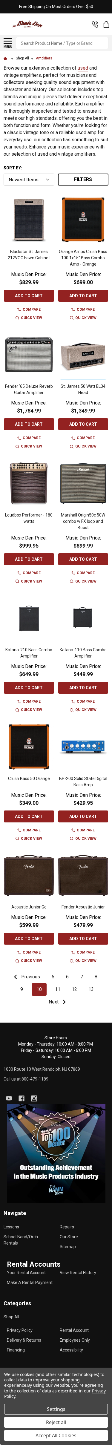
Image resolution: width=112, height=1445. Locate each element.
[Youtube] (9, 1098)
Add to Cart (29, 295)
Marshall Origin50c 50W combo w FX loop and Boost (83, 521)
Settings (56, 1409)
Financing (16, 1350)
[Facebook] (21, 1098)
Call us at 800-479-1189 (26, 1079)
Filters (83, 179)
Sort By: (13, 168)
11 (57, 989)
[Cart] (106, 24)
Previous (30, 977)
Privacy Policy (20, 1330)
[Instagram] (34, 1098)
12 (74, 989)
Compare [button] (32, 309)
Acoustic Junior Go (29, 907)
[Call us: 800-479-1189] (95, 24)
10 (39, 989)
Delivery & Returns (24, 1340)
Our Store (69, 1236)
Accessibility (71, 1350)
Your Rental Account (26, 1272)
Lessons (11, 1227)
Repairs (67, 1227)
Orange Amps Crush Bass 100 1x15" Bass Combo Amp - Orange (83, 257)
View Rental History (78, 1272)
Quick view (31, 318)
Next (54, 1002)
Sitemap (68, 1246)
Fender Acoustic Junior (83, 907)
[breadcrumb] (6, 58)
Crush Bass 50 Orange (29, 778)
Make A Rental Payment (30, 1282)
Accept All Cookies (56, 1435)
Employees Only (75, 1340)
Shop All (11, 1316)
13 (91, 989)
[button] (56, 1153)
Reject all (56, 1422)
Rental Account (74, 1330)
